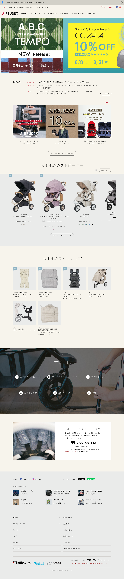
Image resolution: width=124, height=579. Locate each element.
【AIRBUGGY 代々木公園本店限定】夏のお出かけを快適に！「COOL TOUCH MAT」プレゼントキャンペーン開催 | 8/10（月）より (67, 92)
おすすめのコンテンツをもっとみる (62, 153)
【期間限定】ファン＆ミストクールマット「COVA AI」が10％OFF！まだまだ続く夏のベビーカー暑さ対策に (67, 87)
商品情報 (23, 13)
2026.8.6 (30, 91)
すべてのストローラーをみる (62, 236)
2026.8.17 (31, 82)
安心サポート (64, 13)
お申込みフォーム (70, 452)
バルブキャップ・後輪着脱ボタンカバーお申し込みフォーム (89, 563)
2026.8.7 (30, 85)
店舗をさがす (91, 13)
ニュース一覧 (106, 93)
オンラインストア (109, 7)
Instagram (38, 479)
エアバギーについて (35, 13)
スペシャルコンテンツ (77, 13)
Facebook (26, 479)
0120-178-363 (86, 442)
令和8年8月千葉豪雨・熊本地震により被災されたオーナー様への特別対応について (28, 7)
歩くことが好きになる (50, 13)
